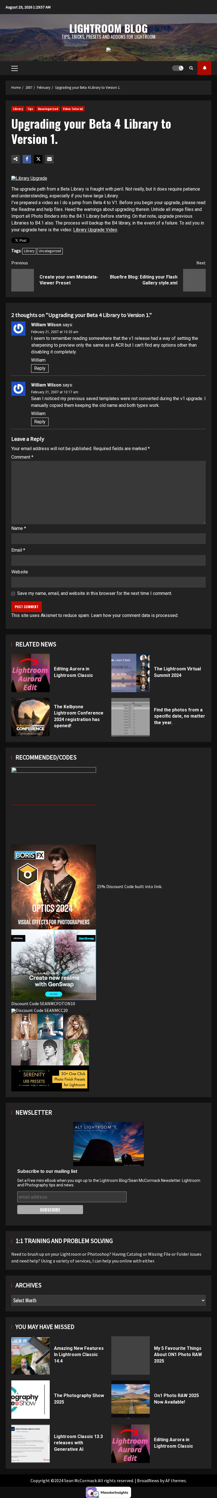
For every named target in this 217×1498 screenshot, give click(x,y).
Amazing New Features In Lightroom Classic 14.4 (30, 1355)
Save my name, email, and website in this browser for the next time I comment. (94, 593)
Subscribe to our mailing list (47, 1171)
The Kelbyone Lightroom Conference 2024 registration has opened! (30, 717)
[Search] (191, 68)
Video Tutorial (73, 109)
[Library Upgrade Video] (29, 178)
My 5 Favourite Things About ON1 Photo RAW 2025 (130, 1355)
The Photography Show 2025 (30, 1399)
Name (18, 528)
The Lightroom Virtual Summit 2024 (130, 673)
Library (18, 109)
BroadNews (148, 1480)
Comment (22, 457)
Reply (39, 368)
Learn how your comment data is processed (134, 615)
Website (19, 572)
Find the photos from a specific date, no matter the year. (130, 717)
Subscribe (204, 68)
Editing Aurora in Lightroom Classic (30, 673)
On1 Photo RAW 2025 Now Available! (130, 1399)
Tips (30, 109)
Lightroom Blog (108, 28)
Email (18, 550)
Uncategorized (48, 109)
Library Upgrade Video (95, 229)
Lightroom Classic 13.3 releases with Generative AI (30, 1443)
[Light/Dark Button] (177, 68)
